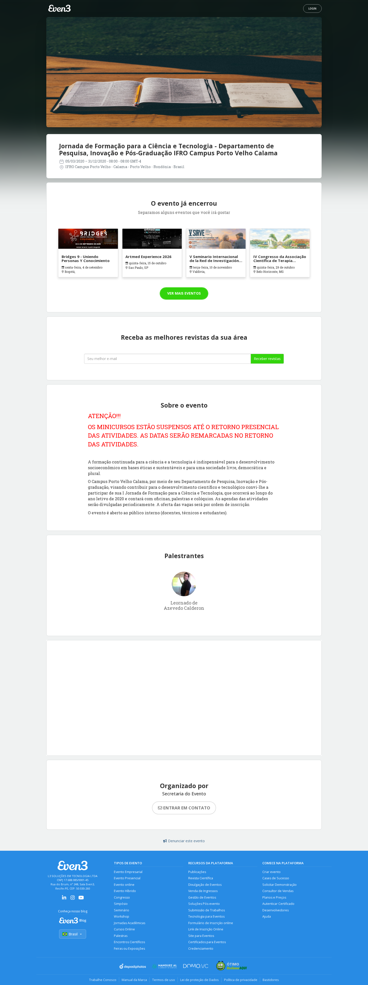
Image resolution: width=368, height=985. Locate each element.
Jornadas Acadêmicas (129, 923)
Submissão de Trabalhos (206, 910)
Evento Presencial (127, 878)
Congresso (122, 897)
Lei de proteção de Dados (199, 979)
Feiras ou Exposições (129, 948)
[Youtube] (81, 899)
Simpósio (121, 904)
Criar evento (271, 872)
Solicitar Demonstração (279, 885)
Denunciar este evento (186, 840)
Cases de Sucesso (275, 878)
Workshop (121, 916)
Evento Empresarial (128, 872)
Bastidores (271, 979)
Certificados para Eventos (207, 942)
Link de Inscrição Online (205, 929)
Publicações (197, 872)
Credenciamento (200, 948)
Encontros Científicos (129, 942)
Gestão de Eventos (202, 897)
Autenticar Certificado (278, 904)
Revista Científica (200, 878)
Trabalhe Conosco (102, 979)
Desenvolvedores (275, 910)
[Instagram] (73, 899)
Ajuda (266, 916)
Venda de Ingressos (203, 891)
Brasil (73, 934)
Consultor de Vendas (277, 891)
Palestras (120, 936)
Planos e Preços (274, 897)
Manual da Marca (134, 979)
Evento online (124, 885)
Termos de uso (163, 979)
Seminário (121, 910)
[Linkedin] (64, 899)
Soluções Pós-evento (204, 904)
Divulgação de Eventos (205, 885)
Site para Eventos (201, 936)
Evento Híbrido (125, 891)
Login (312, 8)
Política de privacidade (240, 979)
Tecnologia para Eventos (206, 916)
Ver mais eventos (184, 293)
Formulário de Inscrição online (210, 923)
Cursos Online (124, 929)
